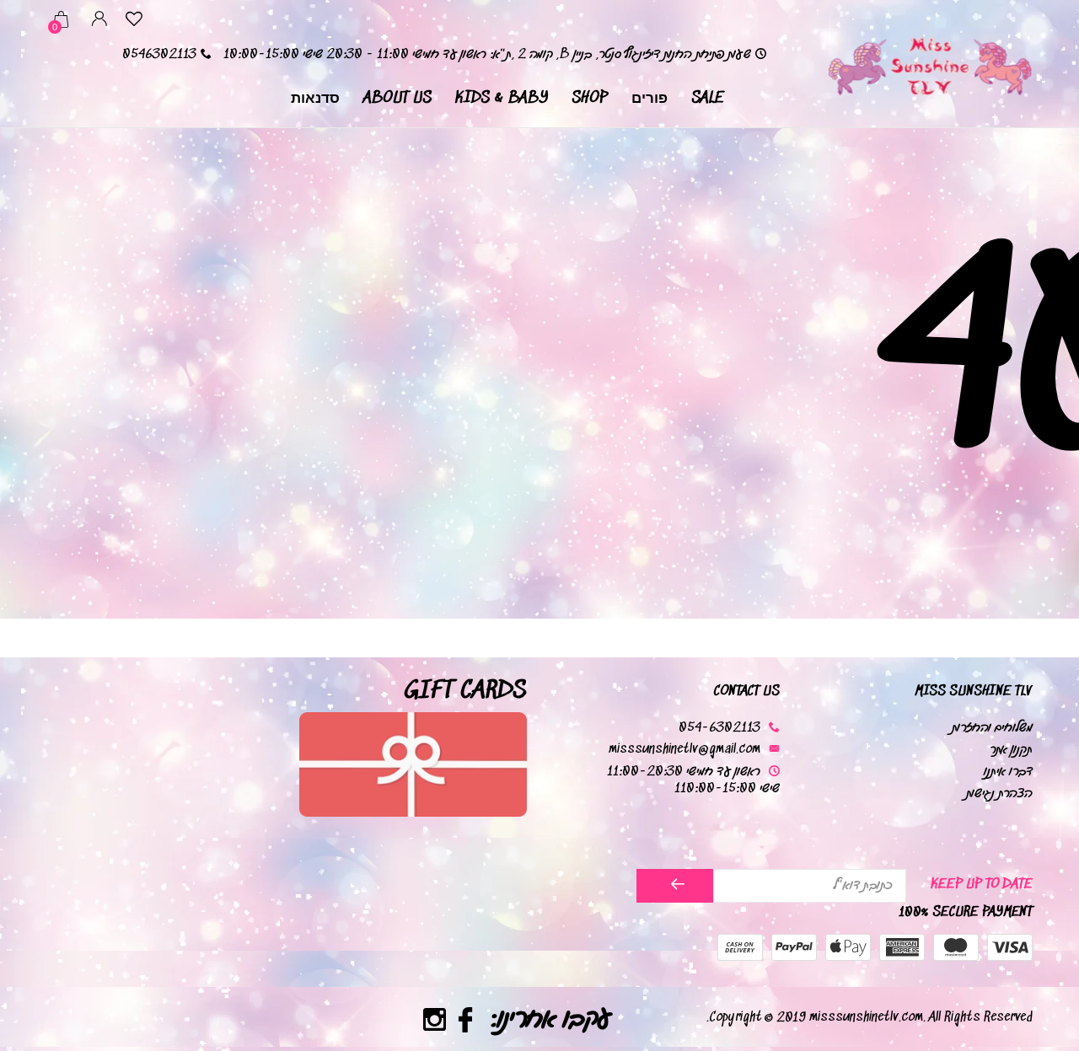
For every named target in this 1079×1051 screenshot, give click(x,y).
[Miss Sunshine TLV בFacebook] (465, 1022)
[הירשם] (674, 886)
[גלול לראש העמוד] (46, 978)
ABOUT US (397, 98)
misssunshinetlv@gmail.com (684, 750)
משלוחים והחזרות (992, 728)
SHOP (590, 98)
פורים (649, 98)
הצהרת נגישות (999, 794)
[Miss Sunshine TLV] (929, 64)
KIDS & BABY (501, 98)
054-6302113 (719, 728)
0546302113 (159, 54)
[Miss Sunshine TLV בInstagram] (434, 1022)
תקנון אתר (1011, 750)
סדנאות (315, 98)
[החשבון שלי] (99, 21)
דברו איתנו (1008, 772)
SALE (707, 98)
